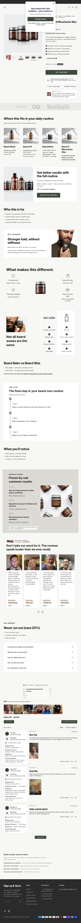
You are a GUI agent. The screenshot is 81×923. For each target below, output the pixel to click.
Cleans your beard (10, 150)
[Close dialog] (54, 3)
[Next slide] (42, 612)
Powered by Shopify (23, 917)
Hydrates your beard (30, 150)
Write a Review (71, 722)
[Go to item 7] (20, 57)
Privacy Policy (31, 895)
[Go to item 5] (8, 57)
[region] (33, 709)
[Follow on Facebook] (5, 911)
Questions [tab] (16, 717)
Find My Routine (40, 19)
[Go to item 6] (14, 57)
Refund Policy (30, 898)
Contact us (29, 892)
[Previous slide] (38, 612)
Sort (61, 727)
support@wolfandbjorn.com (68, 889)
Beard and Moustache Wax (18, 739)
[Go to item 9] (33, 57)
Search (28, 889)
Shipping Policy (31, 901)
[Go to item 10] (39, 57)
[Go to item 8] (27, 57)
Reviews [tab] (8, 717)
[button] (37, 689)
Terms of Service (31, 904)
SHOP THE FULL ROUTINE (48, 195)
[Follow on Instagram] (9, 911)
